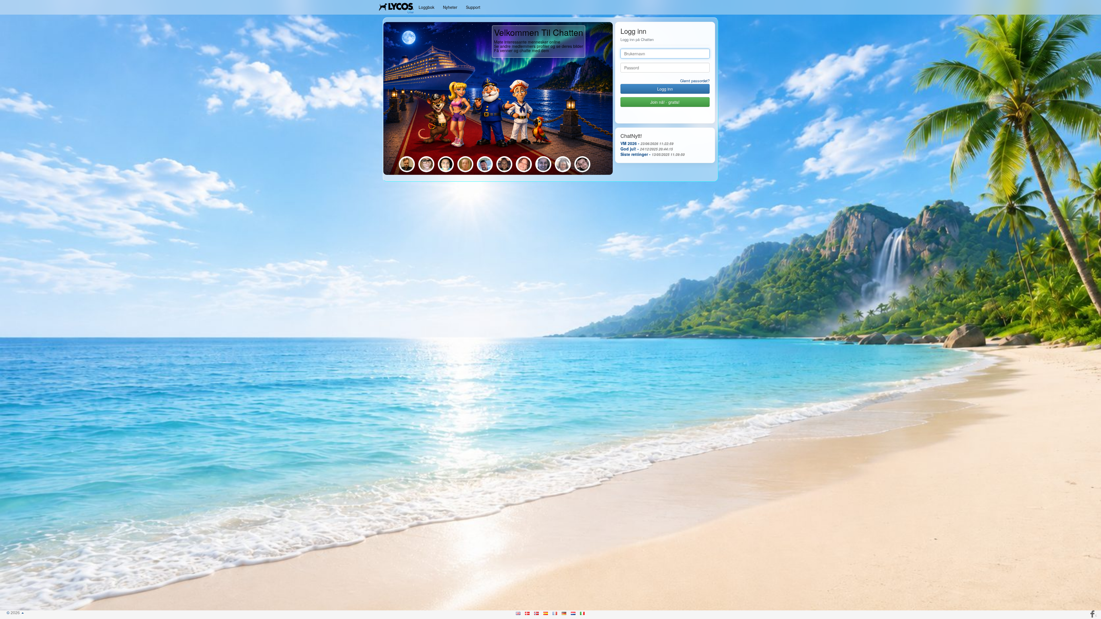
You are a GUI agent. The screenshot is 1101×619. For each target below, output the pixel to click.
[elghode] (466, 172)
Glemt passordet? (695, 81)
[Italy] (582, 612)
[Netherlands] (573, 612)
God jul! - (646, 149)
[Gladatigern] (544, 172)
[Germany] (564, 612)
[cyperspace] (505, 172)
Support (473, 7)
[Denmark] (527, 612)
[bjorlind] (582, 172)
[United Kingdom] (518, 612)
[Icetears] (407, 172)
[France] (555, 612)
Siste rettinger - (652, 154)
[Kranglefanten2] (485, 172)
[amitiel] (524, 172)
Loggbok (426, 7)
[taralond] (427, 172)
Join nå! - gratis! (665, 102)
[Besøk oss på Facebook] (1093, 613)
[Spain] (545, 612)
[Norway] (536, 612)
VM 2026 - (647, 143)
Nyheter (450, 7)
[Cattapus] (563, 172)
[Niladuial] (446, 172)
